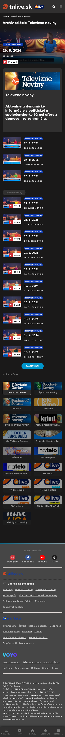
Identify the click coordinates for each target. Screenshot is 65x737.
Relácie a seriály (37, 625)
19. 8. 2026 (31, 252)
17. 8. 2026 (31, 286)
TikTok (54, 561)
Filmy (55, 668)
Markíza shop (26, 643)
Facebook (28, 561)
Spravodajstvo (51, 662)
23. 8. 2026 (31, 176)
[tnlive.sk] (17, 6)
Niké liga (7, 668)
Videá (13, 16)
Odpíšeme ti (10, 643)
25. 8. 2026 (31, 143)
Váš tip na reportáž (21, 583)
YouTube (42, 561)
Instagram (12, 561)
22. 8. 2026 (31, 203)
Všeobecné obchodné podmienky (38, 595)
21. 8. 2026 (31, 219)
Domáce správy (24, 589)
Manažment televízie (14, 637)
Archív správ (9, 595)
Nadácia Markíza (38, 637)
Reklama (27, 631)
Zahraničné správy (46, 589)
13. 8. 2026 (31, 352)
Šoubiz (22, 625)
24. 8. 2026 (31, 159)
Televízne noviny (33, 139)
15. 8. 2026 (31, 319)
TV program (9, 625)
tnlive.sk (6, 16)
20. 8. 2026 (31, 236)
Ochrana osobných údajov (17, 601)
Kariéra (38, 631)
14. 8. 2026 (31, 335)
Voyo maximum (11, 662)
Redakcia (40, 601)
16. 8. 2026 (31, 302)
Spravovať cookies (13, 607)
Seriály (46, 668)
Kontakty (7, 589)
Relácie (35, 668)
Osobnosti (55, 625)
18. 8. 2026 (31, 269)
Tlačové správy (11, 631)
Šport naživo (22, 668)
